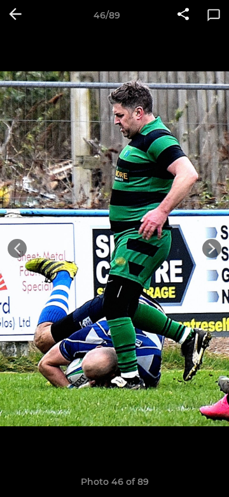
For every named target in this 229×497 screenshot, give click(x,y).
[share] (183, 15)
